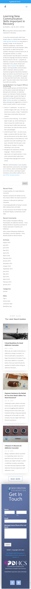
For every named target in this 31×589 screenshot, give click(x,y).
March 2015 (6, 279)
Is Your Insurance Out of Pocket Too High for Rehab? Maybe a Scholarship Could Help (15, 212)
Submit (8, 544)
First (5, 515)
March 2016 (6, 255)
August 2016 (6, 242)
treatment (14, 66)
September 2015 (8, 269)
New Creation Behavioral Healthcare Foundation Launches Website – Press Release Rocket (14, 233)
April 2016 (6, 253)
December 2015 (7, 263)
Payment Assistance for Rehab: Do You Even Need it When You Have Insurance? (15, 395)
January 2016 (7, 261)
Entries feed (6, 301)
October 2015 (7, 266)
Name (7, 509)
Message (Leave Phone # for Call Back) (15, 526)
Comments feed (7, 304)
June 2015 (6, 271)
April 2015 (6, 276)
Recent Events (18, 235)
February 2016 (7, 258)
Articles (22, 27)
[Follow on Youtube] (18, 582)
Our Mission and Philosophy (14, 553)
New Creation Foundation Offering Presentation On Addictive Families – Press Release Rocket (15, 223)
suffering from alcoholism (10, 41)
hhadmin (7, 27)
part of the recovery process (11, 175)
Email (6, 518)
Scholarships (9, 555)
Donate (22, 555)
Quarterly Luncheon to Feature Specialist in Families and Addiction (15, 227)
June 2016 (6, 247)
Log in (5, 298)
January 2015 (7, 284)
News (17, 555)
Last (17, 515)
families (9, 100)
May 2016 (6, 250)
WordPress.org (7, 306)
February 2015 (7, 282)
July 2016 (5, 245)
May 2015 (6, 274)
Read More (15, 479)
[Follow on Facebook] (12, 582)
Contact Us (15, 557)
